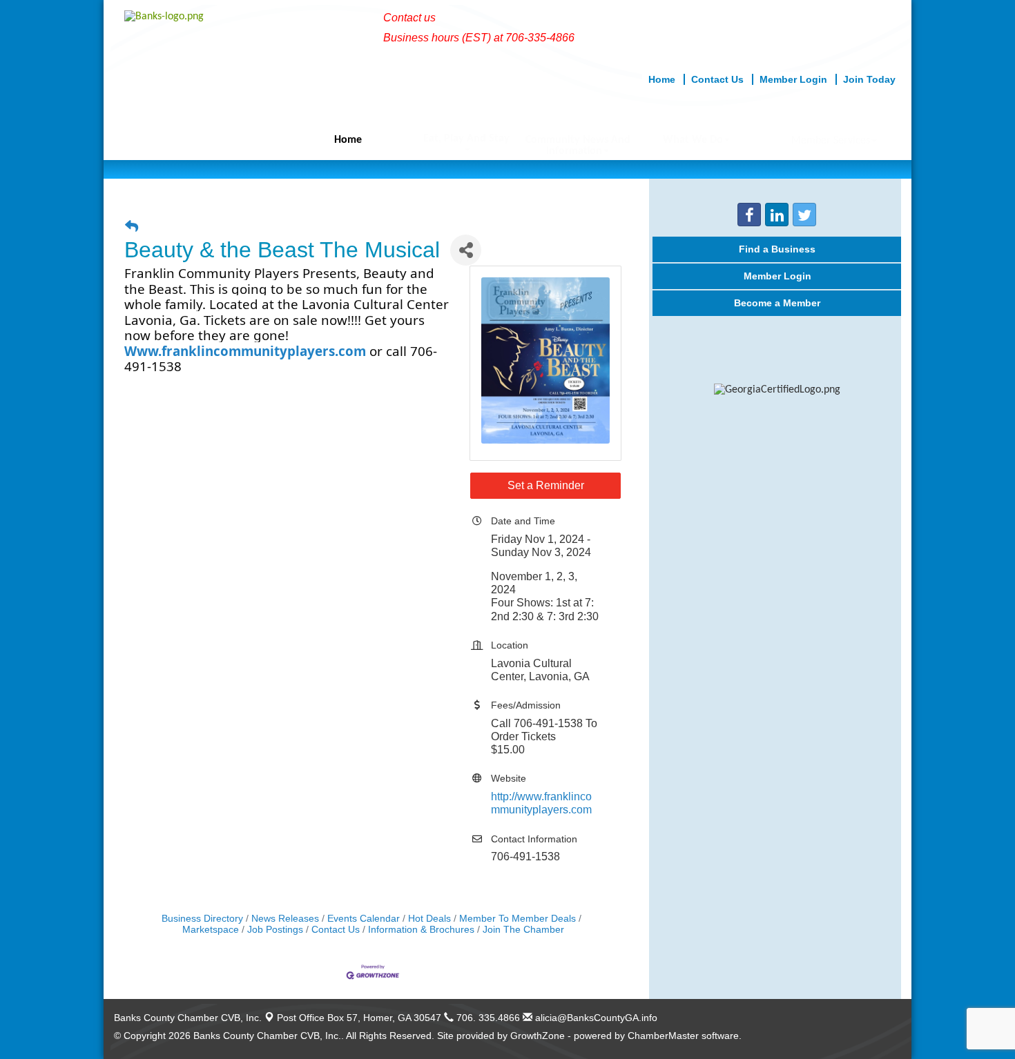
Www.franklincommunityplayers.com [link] (245, 350)
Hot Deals (429, 918)
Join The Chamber (523, 929)
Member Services (830, 140)
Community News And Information (577, 146)
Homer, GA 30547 (359, 1017)
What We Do (693, 140)
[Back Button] (131, 227)
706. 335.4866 (487, 1017)
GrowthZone (537, 1035)
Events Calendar (363, 918)
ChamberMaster (663, 1035)
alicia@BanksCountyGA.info (594, 1017)
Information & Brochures (421, 929)
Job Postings (275, 929)
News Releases (285, 918)
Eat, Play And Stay (466, 138)
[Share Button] (465, 250)
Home (348, 140)
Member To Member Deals (517, 918)
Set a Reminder (546, 485)
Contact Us (335, 929)
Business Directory (202, 918)
